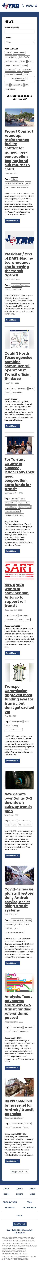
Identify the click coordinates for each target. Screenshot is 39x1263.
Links (32, 1194)
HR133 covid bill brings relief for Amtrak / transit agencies (19, 1107)
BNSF (26, 74)
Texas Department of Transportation (19, 79)
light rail (14, 179)
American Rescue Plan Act (15, 932)
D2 (20, 825)
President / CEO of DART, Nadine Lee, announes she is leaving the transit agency (19, 265)
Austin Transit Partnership (14, 183)
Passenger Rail (11, 620)
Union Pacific (24, 57)
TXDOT (23, 61)
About (19, 1189)
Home (6, 1189)
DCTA (31, 388)
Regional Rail (17, 393)
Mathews (9, 928)
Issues (6, 1194)
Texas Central (19, 53)
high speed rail (24, 503)
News (32, 1189)
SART (28, 620)
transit (28, 183)
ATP (7, 187)
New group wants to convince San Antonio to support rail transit (17, 595)
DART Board (17, 289)
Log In (19, 1215)
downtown (27, 825)
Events (19, 1194)
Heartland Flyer (17, 85)
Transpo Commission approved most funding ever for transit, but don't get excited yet (19, 699)
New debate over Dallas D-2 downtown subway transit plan (18, 802)
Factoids (9, 1207)
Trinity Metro (22, 388)
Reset (15, 27)
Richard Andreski (25, 507)
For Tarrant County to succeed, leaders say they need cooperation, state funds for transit (19, 474)
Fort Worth (27, 70)
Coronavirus (17, 1128)
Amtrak (8, 53)
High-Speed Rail (11, 61)
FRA (26, 85)
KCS (7, 85)
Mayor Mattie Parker (13, 511)
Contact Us (19, 1224)
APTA (16, 928)
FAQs (29, 1202)
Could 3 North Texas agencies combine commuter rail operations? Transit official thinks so (18, 366)
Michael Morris (11, 503)
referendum (24, 1031)
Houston (16, 65)
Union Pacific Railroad (14, 74)
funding (15, 726)
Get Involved (29, 1207)
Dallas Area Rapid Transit (20, 285)
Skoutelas (9, 924)
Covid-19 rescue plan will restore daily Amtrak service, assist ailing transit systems (19, 900)
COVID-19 (18, 924)
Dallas (8, 65)
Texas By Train (10, 1202)
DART (30, 61)
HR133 (26, 1128)
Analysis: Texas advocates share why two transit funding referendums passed (18, 1007)
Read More (11, 220)
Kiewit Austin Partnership (19, 187)
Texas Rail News (24, 821)
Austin (24, 65)
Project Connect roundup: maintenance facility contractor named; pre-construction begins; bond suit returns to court (19, 150)
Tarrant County (11, 507)
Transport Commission (14, 730)
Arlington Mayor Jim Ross (14, 515)
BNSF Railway (10, 89)
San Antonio (10, 70)
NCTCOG (15, 499)
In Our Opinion (11, 57)
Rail (19, 70)
